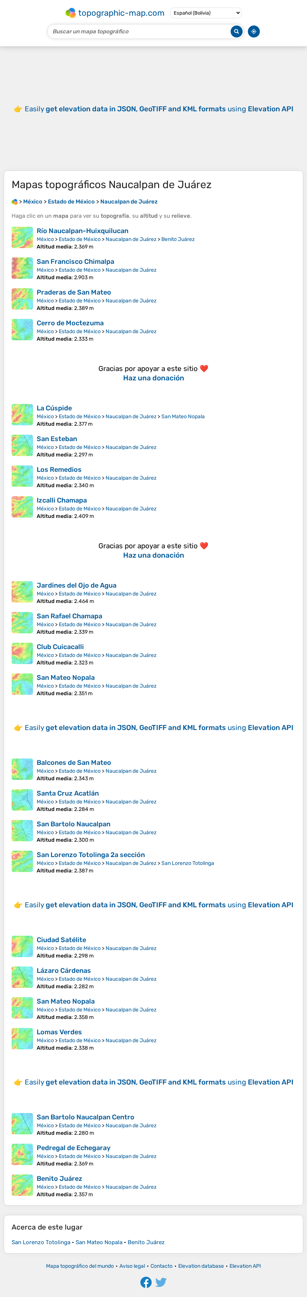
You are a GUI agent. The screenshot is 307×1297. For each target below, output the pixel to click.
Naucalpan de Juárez (131, 239)
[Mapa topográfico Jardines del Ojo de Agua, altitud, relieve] (22, 592)
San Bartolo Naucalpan (73, 824)
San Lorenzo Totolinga (187, 863)
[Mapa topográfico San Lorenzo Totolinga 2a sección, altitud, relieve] (22, 862)
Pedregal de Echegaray (73, 1148)
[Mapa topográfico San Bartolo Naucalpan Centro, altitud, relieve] (22, 1124)
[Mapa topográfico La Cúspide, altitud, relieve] (22, 415)
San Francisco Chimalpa (75, 261)
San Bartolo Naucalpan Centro (85, 1117)
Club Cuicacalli (60, 647)
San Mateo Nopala (183, 416)
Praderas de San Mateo (74, 292)
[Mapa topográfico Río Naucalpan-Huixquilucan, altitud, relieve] (22, 238)
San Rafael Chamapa (69, 616)
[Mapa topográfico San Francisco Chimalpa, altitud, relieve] (22, 269)
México (45, 239)
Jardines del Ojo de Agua (76, 585)
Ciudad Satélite (61, 940)
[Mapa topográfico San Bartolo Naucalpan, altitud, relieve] (22, 831)
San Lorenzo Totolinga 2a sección (91, 855)
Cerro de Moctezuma (70, 323)
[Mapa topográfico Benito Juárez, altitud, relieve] (22, 1186)
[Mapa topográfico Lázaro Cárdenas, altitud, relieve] (22, 978)
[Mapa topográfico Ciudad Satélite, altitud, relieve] (22, 947)
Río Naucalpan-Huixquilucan (82, 231)
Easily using (159, 109)
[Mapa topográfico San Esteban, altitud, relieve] (22, 446)
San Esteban (57, 439)
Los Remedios (59, 469)
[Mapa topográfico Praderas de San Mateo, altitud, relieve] (22, 299)
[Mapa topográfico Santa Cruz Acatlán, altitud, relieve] (22, 800)
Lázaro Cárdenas (64, 970)
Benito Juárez (178, 239)
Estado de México (80, 239)
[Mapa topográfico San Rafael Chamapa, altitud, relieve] (22, 623)
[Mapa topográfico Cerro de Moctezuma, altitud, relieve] (22, 330)
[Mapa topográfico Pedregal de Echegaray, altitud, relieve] (22, 1155)
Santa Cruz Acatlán (68, 793)
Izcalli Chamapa (62, 500)
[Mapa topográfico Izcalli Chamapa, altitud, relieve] (22, 507)
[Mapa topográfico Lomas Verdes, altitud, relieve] (22, 1039)
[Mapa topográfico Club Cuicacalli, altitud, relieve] (22, 654)
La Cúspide (54, 408)
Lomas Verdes (59, 1032)
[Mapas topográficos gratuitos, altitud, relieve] (15, 201)
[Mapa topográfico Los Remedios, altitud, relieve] (22, 477)
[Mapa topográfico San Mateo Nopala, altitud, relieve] (22, 685)
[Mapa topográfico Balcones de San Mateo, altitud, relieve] (22, 770)
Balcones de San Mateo (74, 762)
